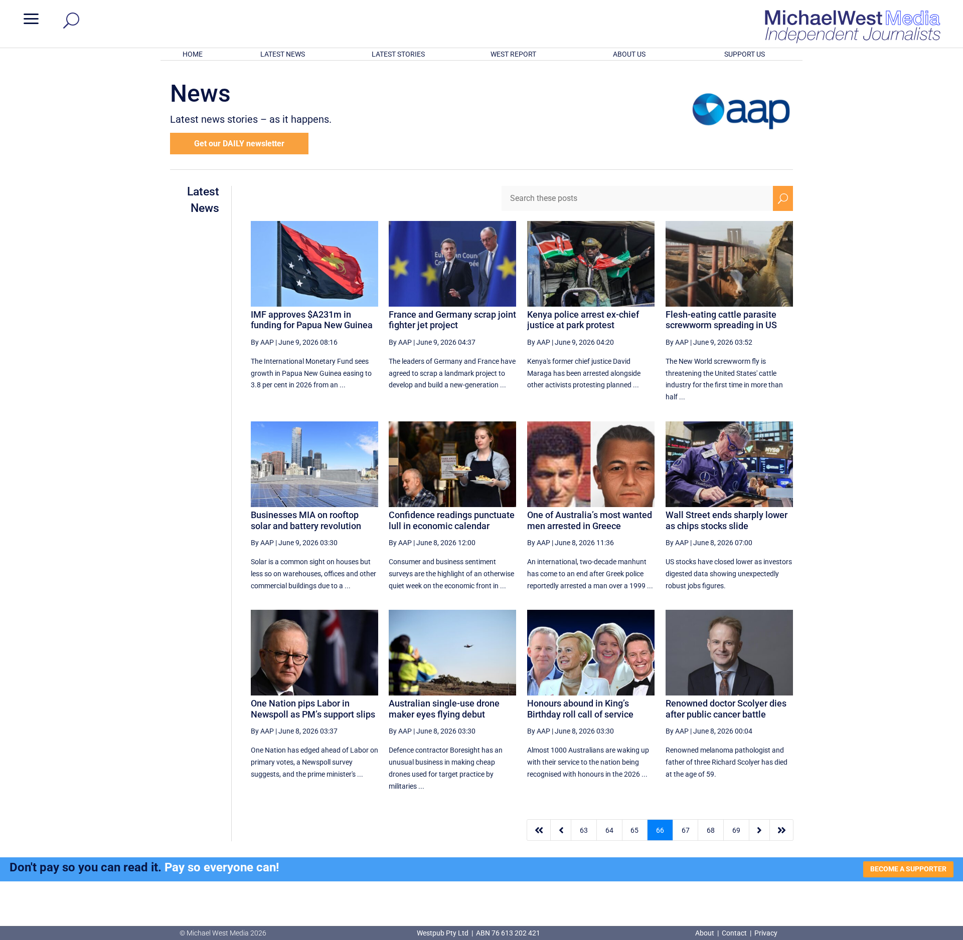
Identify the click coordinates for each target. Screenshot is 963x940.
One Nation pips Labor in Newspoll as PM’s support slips (313, 709)
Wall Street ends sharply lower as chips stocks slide (726, 520)
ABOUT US (629, 54)
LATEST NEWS (282, 54)
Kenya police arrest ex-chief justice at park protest (583, 320)
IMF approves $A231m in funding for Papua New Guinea (312, 320)
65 (634, 830)
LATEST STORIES (398, 54)
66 (660, 830)
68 (711, 830)
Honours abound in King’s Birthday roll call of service (580, 709)
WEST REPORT (513, 54)
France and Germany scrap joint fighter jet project (452, 320)
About (705, 933)
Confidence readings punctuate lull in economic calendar (452, 520)
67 (686, 830)
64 (609, 830)
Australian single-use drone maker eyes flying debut (444, 709)
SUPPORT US (744, 54)
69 (736, 830)
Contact (734, 933)
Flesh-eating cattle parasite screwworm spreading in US (721, 320)
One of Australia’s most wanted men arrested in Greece (589, 520)
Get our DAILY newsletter (239, 143)
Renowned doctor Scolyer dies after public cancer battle (726, 709)
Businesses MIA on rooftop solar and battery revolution (306, 520)
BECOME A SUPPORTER (908, 869)
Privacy (765, 933)
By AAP (262, 342)
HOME (193, 54)
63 (584, 830)
